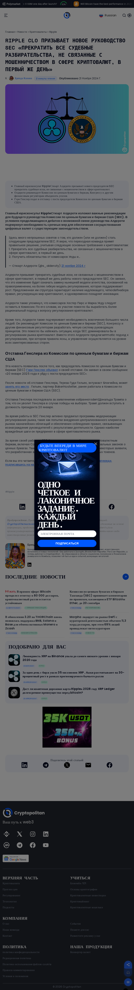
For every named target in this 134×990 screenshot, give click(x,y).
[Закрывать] (96, 444)
